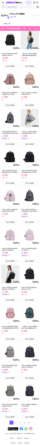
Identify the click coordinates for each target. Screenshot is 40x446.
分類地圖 (26, 443)
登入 (28, 2)
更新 (33, 433)
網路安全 (13, 443)
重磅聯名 (26, 28)
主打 (2, 28)
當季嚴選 (31, 28)
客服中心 (12, 438)
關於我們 (19, 438)
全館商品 (37, 28)
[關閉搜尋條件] (5, 7)
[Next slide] (18, 40)
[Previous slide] (2, 40)
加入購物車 (11, 66)
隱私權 (20, 443)
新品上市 (7, 23)
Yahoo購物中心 (14, 2)
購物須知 (26, 438)
